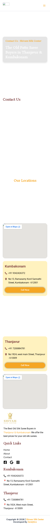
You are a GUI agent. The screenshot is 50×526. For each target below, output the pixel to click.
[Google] (11, 462)
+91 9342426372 (15, 476)
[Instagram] (18, 462)
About (6, 453)
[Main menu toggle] (44, 6)
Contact (7, 457)
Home (6, 449)
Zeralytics (32, 522)
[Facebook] (5, 462)
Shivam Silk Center (35, 519)
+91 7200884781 (15, 499)
